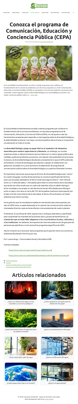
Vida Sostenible (44, 12)
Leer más (34, 95)
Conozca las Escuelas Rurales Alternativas (18, 267)
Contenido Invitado (65, 12)
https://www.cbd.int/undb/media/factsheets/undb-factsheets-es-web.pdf (39, 255)
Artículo (8, 263)
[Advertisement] (39, 112)
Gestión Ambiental (35, 12)
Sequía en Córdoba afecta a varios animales (19, 265)
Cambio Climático (16, 12)
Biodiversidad (6, 12)
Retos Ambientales (55, 12)
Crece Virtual (48, 399)
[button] (73, 12)
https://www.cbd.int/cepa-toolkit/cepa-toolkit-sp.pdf (30, 250)
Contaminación (25, 12)
